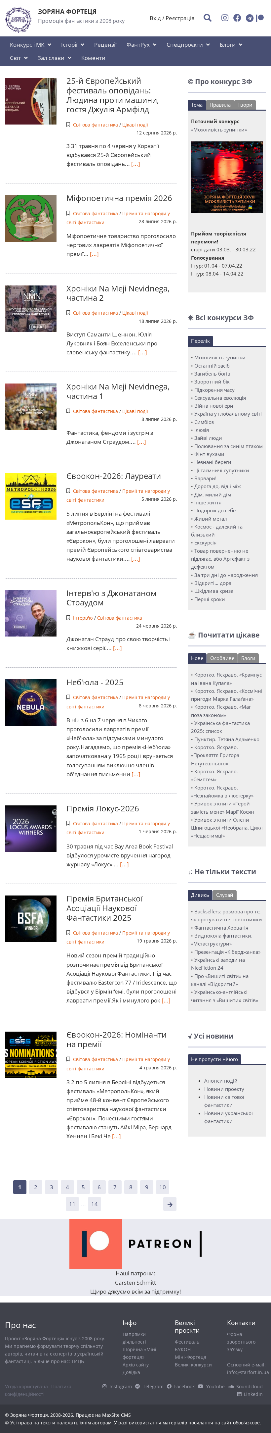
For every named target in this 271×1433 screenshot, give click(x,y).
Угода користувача (26, 1386)
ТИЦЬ (77, 1361)
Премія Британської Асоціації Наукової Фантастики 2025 (104, 908)
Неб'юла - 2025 (95, 682)
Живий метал (210, 518)
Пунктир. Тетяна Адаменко (226, 739)
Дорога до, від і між (217, 486)
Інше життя (207, 502)
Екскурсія (205, 542)
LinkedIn (253, 1394)
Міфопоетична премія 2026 (119, 197)
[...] (135, 164)
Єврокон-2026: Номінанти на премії (116, 1039)
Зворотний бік (212, 381)
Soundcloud (249, 1386)
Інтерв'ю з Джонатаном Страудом (111, 598)
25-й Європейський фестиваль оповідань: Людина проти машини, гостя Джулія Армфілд (112, 95)
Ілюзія (201, 430)
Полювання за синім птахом (228, 446)
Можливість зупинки (220, 357)
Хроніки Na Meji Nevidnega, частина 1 (118, 391)
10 (162, 1187)
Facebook (184, 1386)
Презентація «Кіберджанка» (227, 951)
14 (94, 1204)
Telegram (153, 1386)
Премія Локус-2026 (102, 808)
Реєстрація (180, 18)
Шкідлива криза (213, 591)
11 (72, 1204)
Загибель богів (212, 373)
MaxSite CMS (116, 1415)
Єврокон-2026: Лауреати (113, 475)
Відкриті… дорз (212, 583)
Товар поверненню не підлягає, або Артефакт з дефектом (220, 558)
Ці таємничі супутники (221, 470)
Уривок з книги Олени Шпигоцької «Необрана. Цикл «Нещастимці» (227, 827)
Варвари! (205, 478)
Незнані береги (212, 462)
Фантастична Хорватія (221, 927)
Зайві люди (208, 438)
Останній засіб (212, 365)
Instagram (120, 1386)
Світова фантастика (95, 125)
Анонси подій (221, 1080)
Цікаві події (135, 125)
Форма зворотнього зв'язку (241, 1342)
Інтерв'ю (83, 618)
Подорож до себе (215, 510)
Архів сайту (136, 1364)
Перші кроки (209, 599)
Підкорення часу (214, 389)
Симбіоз (204, 422)
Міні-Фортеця (190, 1357)
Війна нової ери (213, 405)
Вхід (155, 18)
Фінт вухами (209, 454)
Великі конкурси (193, 1364)
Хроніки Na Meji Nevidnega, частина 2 (118, 293)
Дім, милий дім (212, 494)
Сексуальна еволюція (220, 397)
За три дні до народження (226, 575)
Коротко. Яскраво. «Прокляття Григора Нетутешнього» (215, 755)
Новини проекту (224, 1089)
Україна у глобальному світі (228, 413)
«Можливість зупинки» (219, 129)
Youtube (215, 1386)
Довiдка (131, 1372)
